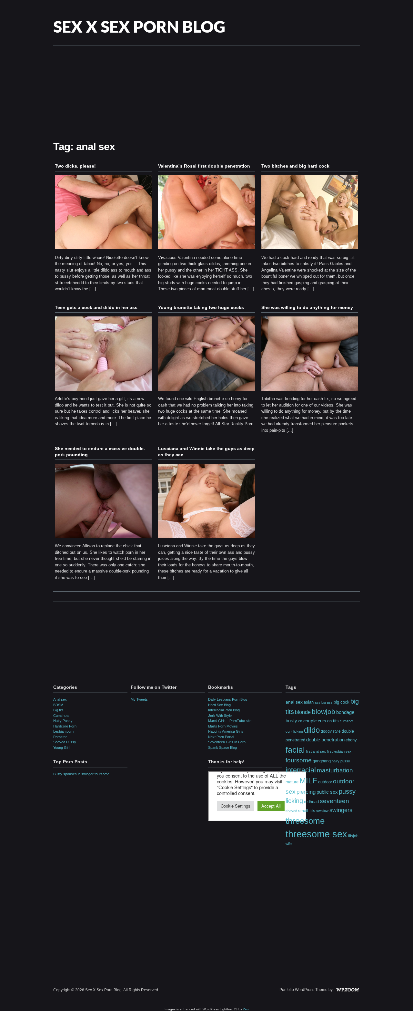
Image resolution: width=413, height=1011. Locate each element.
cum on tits (328, 720)
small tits (306, 810)
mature (292, 781)
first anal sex (316, 751)
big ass (327, 702)
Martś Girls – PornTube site (229, 721)
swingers (340, 810)
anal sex (294, 702)
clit (300, 721)
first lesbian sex (339, 751)
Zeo (246, 1009)
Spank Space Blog (222, 747)
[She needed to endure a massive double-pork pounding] (103, 539)
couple (310, 720)
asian (309, 702)
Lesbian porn (63, 731)
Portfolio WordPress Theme (303, 989)
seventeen (334, 800)
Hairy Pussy (63, 721)
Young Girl (61, 747)
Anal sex (60, 699)
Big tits (58, 710)
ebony (351, 740)
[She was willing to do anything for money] (309, 392)
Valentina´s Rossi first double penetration (204, 166)
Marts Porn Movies (223, 726)
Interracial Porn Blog (224, 710)
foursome (299, 760)
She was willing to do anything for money (307, 307)
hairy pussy (341, 761)
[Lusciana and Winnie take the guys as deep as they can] (206, 539)
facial (295, 749)
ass (317, 702)
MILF (308, 781)
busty (291, 720)
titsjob (353, 836)
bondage (345, 712)
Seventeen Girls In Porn (227, 742)
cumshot (346, 721)
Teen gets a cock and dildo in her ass (96, 307)
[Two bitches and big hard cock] (309, 251)
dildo (312, 730)
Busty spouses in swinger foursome (81, 774)
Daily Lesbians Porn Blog (227, 699)
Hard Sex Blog (219, 705)
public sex (327, 792)
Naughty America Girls (225, 731)
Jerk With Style (220, 715)
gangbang (322, 760)
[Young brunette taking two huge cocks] (206, 392)
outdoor (325, 781)
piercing (306, 792)
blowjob (323, 711)
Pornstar (60, 737)
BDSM (58, 705)
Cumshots (61, 715)
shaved (291, 811)
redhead (311, 801)
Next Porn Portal (221, 737)
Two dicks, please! (75, 166)
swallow (322, 811)
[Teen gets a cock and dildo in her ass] (103, 392)
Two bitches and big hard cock (295, 166)
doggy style (331, 731)
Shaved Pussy (64, 742)
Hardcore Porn (64, 726)
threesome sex (316, 834)
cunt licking (294, 731)
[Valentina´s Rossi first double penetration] (206, 251)
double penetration (325, 739)
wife (289, 844)
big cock (341, 702)
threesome (305, 820)
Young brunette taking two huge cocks (201, 307)
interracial (301, 770)
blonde (303, 712)
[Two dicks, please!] (103, 251)
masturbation (335, 770)
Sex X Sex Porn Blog (139, 26)
